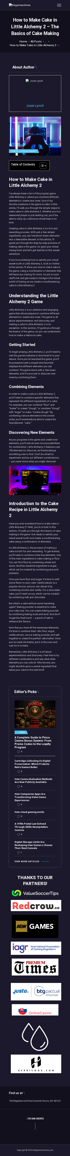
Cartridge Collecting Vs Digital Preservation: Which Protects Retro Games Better (32, 764)
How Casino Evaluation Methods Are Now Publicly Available (33, 781)
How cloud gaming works (29, 812)
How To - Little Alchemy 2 (24, 151)
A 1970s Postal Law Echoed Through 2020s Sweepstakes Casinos (31, 826)
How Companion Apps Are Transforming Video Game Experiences (30, 797)
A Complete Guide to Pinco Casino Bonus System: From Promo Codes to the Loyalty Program (33, 742)
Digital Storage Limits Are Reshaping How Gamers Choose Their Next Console (33, 845)
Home (23, 41)
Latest (22, 732)
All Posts (36, 41)
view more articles (27, 861)
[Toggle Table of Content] (41, 165)
